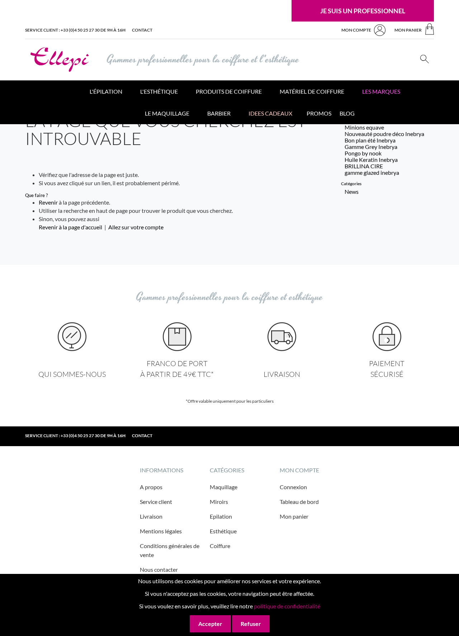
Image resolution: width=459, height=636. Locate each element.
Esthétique (223, 531)
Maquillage (223, 486)
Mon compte (356, 30)
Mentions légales (161, 531)
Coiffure (220, 545)
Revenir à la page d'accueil (70, 227)
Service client (156, 501)
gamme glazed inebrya (372, 172)
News (352, 191)
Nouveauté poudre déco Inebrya (384, 133)
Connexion (293, 486)
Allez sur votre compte (136, 227)
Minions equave (364, 127)
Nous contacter (159, 569)
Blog (347, 113)
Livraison (151, 516)
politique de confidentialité (287, 606)
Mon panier (294, 516)
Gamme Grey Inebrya (371, 146)
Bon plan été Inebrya (370, 140)
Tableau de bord (299, 501)
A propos (151, 486)
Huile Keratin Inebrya (371, 159)
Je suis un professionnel (362, 11)
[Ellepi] (59, 59)
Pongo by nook (363, 153)
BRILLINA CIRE (364, 166)
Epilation (221, 516)
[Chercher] (424, 60)
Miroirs (219, 501)
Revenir (48, 202)
